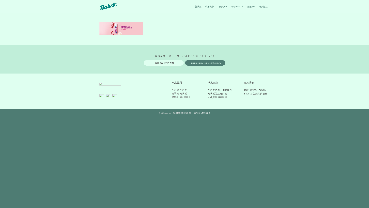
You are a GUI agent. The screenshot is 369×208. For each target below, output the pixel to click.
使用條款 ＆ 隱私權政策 (202, 113)
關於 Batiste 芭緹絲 (255, 89)
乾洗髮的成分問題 (217, 93)
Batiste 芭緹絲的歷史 (256, 93)
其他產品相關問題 (217, 97)
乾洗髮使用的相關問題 (220, 89)
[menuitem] (198, 6)
